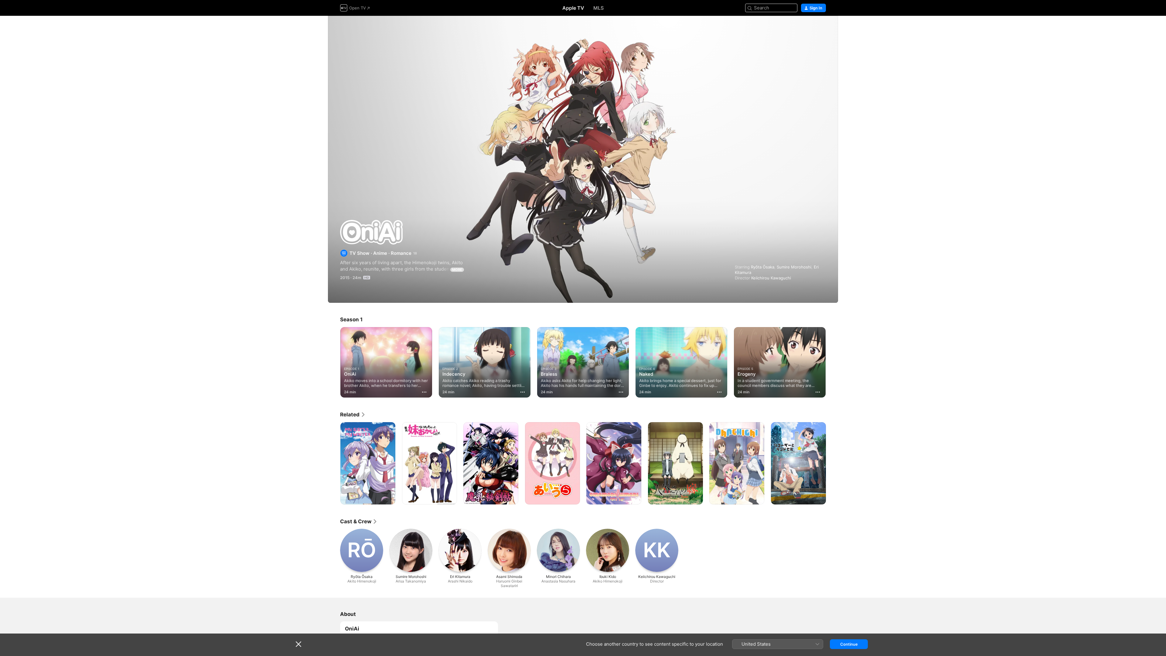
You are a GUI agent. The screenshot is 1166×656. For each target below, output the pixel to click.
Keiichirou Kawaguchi (771, 277)
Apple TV (573, 8)
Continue (849, 644)
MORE (457, 270)
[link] (353, 414)
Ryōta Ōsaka (762, 267)
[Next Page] (832, 362)
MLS (598, 8)
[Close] (298, 644)
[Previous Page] (334, 362)
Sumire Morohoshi (794, 267)
